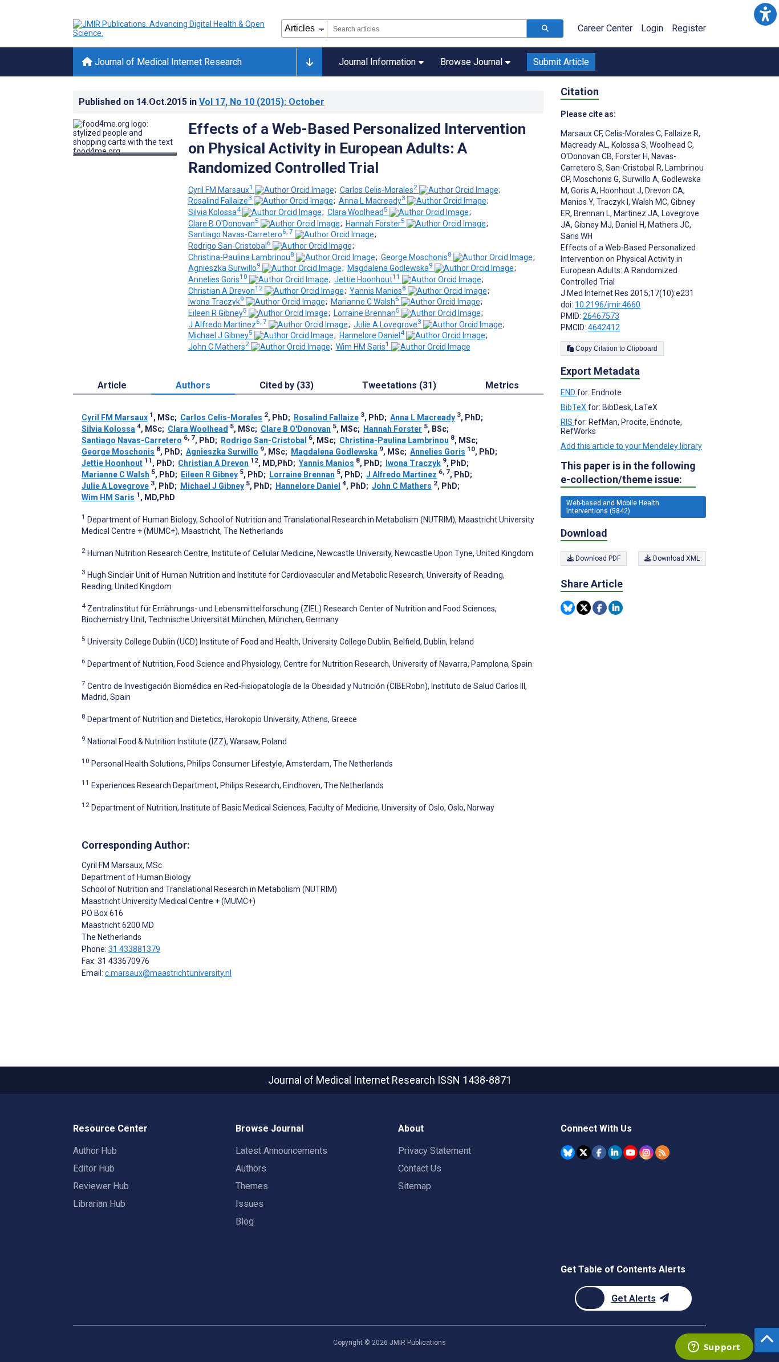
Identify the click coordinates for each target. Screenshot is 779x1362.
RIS (567, 422)
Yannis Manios (378, 290)
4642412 (604, 327)
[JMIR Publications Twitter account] (584, 1152)
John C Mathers (218, 346)
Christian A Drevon (225, 290)
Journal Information (377, 61)
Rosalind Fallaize (220, 200)
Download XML (675, 558)
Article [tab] (112, 385)
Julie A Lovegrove (387, 324)
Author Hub (95, 1150)
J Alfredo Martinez (227, 324)
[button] (765, 14)
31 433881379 (134, 949)
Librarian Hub (99, 1203)
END (569, 392)
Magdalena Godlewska (390, 268)
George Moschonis (416, 257)
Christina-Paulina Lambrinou (241, 257)
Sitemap (414, 1186)
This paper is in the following (628, 472)
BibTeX (574, 407)
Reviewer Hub (101, 1186)
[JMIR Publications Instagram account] (646, 1152)
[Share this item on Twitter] (584, 608)
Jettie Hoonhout (367, 279)
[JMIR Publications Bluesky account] (568, 1152)
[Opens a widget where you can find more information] (714, 1347)
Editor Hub (94, 1168)
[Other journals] (309, 62)
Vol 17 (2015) (261, 101)
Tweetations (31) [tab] (399, 385)
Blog (245, 1221)
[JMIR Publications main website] (170, 28)
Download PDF (597, 558)
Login (652, 28)
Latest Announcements (281, 1150)
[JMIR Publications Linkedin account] (615, 1152)
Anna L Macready (372, 200)
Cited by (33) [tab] (286, 385)
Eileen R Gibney (217, 313)
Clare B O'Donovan (223, 223)
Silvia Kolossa (214, 212)
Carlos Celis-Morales (378, 189)
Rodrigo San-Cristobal (229, 245)
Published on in (201, 101)
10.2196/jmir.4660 (607, 304)
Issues (249, 1203)
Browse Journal (471, 61)
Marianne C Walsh (365, 301)
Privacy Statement (434, 1150)
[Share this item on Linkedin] (615, 608)
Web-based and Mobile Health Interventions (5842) (612, 507)
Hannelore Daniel (371, 335)
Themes (252, 1186)
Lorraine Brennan (367, 313)
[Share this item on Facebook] (600, 608)
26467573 (601, 316)
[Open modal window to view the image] (125, 154)
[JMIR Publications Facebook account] (599, 1152)
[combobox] (427, 28)
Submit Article (561, 61)
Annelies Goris (218, 279)
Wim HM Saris (363, 346)
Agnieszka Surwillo (224, 268)
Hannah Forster (375, 223)
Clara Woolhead (357, 212)
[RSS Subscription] (662, 1152)
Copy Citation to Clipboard (616, 348)
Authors (251, 1168)
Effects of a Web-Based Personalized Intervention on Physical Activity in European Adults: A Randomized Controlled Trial (357, 148)
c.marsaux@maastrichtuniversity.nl (168, 973)
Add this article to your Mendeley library (631, 446)
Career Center (605, 28)
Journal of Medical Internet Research (167, 61)
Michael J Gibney (220, 335)
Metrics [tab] (502, 385)
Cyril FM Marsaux (220, 189)
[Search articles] (545, 28)
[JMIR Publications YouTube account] (630, 1152)
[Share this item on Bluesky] (568, 608)
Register (689, 28)
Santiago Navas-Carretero (240, 234)
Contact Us (419, 1168)
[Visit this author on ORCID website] (294, 189)
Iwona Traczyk (216, 301)
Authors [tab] (193, 385)
